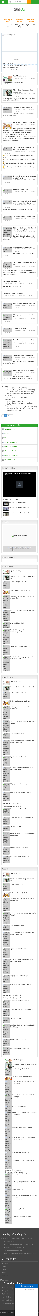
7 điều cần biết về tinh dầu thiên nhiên (20, 392)
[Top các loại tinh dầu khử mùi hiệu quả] (19, 43)
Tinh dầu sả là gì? (15, 401)
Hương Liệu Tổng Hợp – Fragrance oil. (20, 409)
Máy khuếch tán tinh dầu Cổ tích (17, 502)
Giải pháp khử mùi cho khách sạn (22, 247)
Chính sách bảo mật (7, 1288)
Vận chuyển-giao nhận (8, 1303)
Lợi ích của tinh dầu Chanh (20, 189)
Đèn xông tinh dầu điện (10, 442)
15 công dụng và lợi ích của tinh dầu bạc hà (21, 817)
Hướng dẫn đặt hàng (7, 1291)
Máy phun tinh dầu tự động (11, 455)
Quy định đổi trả (6, 1297)
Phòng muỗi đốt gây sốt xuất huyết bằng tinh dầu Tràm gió (23, 611)
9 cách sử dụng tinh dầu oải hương (23, 355)
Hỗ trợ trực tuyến (27, 1286)
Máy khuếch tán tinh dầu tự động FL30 (19, 513)
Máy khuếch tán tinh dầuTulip (10, 499)
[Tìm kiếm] (29, 2)
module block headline (8, 557)
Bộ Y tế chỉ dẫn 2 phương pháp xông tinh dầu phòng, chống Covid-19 (22, 658)
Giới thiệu (5, 1263)
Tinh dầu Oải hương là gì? (17, 388)
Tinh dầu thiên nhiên (9, 429)
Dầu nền (6, 433)
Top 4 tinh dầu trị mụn (8, 63)
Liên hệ (4, 1273)
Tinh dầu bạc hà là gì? (19, 328)
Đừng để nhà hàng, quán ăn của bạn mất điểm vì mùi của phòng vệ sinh (22, 631)
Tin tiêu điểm (5, 869)
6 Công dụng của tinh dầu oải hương (23, 370)
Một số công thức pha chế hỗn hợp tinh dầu (22, 407)
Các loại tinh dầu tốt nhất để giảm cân (24, 122)
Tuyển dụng (5, 1276)
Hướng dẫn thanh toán (8, 1294)
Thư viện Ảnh (5, 522)
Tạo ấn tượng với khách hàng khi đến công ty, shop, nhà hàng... (22, 597)
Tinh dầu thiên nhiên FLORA (30, 1289)
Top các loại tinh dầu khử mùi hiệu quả (13, 49)
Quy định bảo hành (7, 1300)
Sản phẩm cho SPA (9, 459)
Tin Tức (4, 1270)
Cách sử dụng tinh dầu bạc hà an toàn (24, 303)
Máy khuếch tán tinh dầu (10, 446)
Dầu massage (8, 438)
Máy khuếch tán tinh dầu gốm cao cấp (19, 507)
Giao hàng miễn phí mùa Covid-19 (12, 281)
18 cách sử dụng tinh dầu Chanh (10, 67)
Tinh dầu (4, 1266)
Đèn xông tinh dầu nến (10, 451)
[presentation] (9, 59)
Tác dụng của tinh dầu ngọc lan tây (13, 293)
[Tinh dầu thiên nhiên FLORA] (19, 9)
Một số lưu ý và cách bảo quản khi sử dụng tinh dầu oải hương (22, 834)
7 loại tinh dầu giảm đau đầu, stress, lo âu (21, 792)
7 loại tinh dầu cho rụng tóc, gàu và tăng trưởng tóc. (15, 65)
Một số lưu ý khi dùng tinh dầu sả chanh (21, 390)
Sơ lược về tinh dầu (15, 410)
